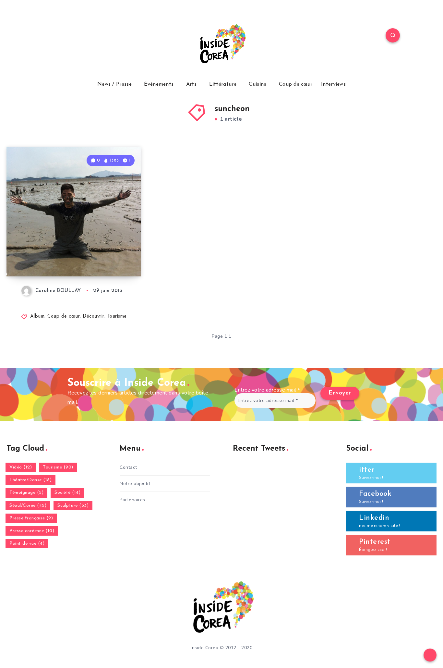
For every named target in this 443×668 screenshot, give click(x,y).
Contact (128, 467)
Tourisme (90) (58, 467)
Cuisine (257, 84)
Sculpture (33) (73, 505)
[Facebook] (50, 36)
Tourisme (117, 316)
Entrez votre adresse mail (267, 390)
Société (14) (67, 492)
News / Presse (114, 84)
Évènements (159, 84)
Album (37, 316)
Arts (191, 84)
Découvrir (93, 316)
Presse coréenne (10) (31, 530)
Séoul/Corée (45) (27, 505)
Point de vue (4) (26, 543)
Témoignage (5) (26, 492)
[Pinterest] (95, 36)
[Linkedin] (80, 36)
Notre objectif (135, 483)
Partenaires (132, 500)
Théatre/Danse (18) (30, 480)
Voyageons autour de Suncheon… (59, 253)
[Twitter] (65, 36)
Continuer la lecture (108, 257)
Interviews (333, 84)
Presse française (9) (31, 518)
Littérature (222, 84)
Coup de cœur (296, 84)
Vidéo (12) (20, 467)
